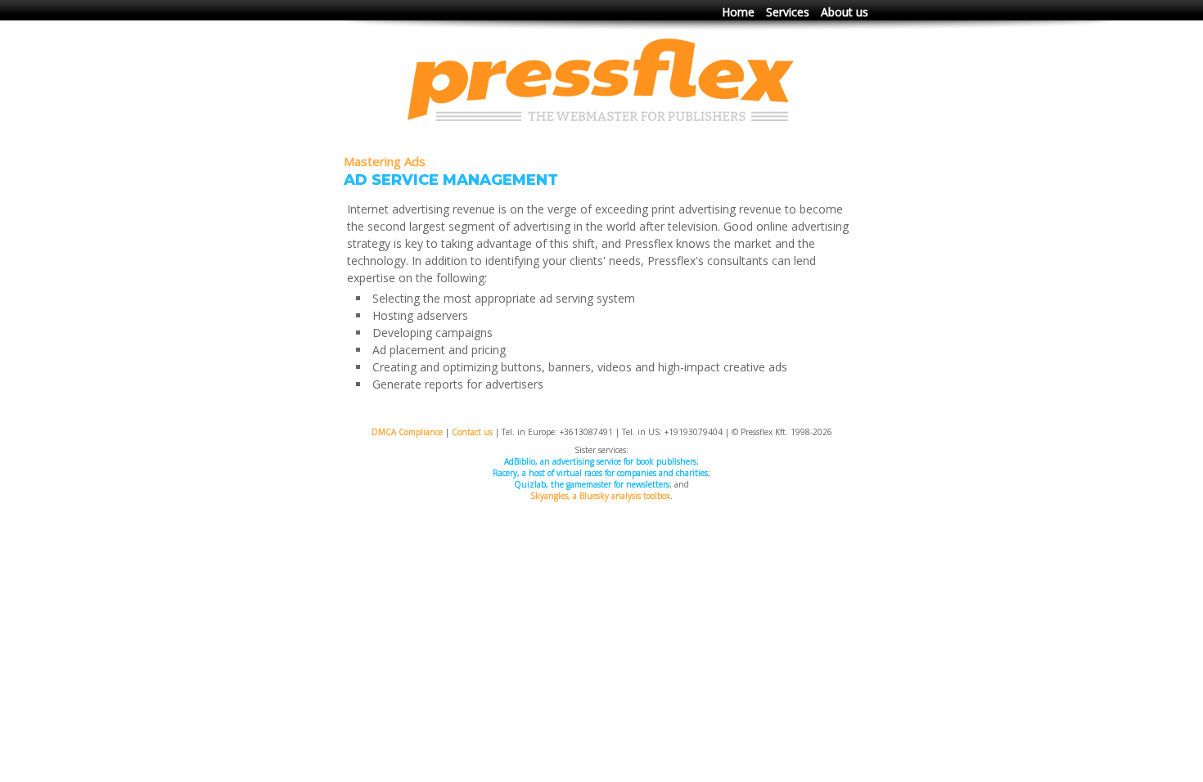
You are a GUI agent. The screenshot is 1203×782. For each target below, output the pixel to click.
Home (738, 12)
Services (787, 12)
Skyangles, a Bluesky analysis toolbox (600, 495)
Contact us (472, 432)
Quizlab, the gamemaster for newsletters (591, 484)
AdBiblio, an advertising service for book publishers (600, 461)
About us (844, 12)
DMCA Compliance (407, 432)
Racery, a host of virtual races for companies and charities (600, 473)
